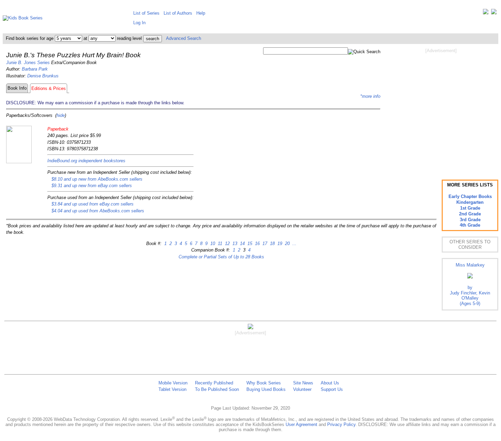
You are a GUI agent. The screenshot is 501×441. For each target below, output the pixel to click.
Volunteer (302, 389)
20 (287, 243)
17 (264, 243)
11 (219, 243)
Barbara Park (35, 69)
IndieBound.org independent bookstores (86, 160)
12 (227, 243)
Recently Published (214, 382)
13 (234, 243)
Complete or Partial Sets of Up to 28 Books (221, 256)
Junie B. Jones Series (28, 62)
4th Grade (470, 225)
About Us (330, 382)
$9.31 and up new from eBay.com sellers (91, 185)
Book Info (17, 88)
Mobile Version (172, 382)
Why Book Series (263, 382)
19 (279, 243)
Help (200, 13)
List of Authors (178, 13)
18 (272, 243)
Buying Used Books (266, 389)
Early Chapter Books (470, 196)
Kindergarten (470, 202)
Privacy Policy (341, 424)
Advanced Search (183, 38)
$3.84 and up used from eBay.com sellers (92, 204)
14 (242, 243)
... (294, 243)
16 (257, 243)
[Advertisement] (441, 108)
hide (61, 115)
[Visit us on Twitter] (485, 13)
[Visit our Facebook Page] (494, 13)
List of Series (146, 13)
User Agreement (301, 424)
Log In (139, 22)
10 (212, 243)
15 (249, 243)
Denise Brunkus (43, 75)
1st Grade (470, 208)
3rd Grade (470, 219)
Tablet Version (172, 389)
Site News (303, 382)
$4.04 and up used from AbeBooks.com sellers (97, 210)
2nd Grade (470, 213)
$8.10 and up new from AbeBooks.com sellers (96, 179)
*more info (370, 96)
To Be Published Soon (217, 389)
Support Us (332, 389)
